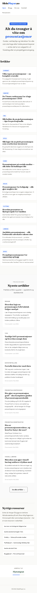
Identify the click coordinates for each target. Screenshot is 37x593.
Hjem (4, 8)
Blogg (10, 8)
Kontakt (24, 8)
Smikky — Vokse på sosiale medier (15, 537)
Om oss (16, 8)
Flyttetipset (18, 572)
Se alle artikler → (18, 490)
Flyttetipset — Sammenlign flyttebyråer (17, 543)
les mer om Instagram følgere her (15, 526)
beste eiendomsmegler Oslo (13, 532)
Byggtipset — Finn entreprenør (14, 554)
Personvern (6, 13)
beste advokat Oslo (10, 548)
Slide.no (10, 3)
